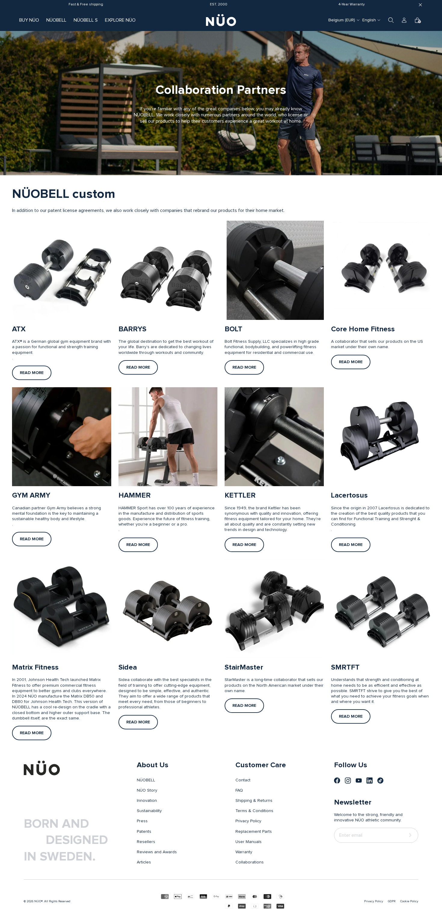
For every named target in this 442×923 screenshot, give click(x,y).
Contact (242, 780)
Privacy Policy (248, 821)
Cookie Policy (409, 901)
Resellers (146, 842)
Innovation (147, 801)
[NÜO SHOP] (42, 768)
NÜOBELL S (86, 20)
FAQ (239, 790)
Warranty (243, 852)
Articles (144, 862)
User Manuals (248, 842)
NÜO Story (147, 790)
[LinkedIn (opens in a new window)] (370, 780)
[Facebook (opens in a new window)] (337, 780)
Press (142, 821)
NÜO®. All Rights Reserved (52, 901)
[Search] (391, 20)
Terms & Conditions (254, 811)
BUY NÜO (29, 20)
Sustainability (149, 811)
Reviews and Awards (157, 852)
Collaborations (249, 862)
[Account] (404, 20)
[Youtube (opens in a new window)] (359, 780)
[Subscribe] (411, 835)
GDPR (391, 901)
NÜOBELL (56, 20)
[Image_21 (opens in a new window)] (380, 780)
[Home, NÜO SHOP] (221, 20)
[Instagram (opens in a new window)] (348, 780)
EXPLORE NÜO (120, 20)
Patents (144, 831)
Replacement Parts (253, 831)
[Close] (420, 4)
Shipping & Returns (253, 801)
